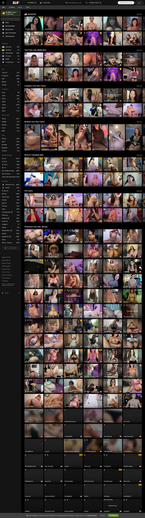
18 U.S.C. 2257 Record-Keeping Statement (8, 284)
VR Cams (28, 191)
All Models (5, 281)
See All (139, 14)
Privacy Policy (6, 269)
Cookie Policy (92, 515)
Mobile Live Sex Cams (34, 121)
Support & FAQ (6, 257)
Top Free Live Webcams (35, 50)
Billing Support (6, 260)
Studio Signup (6, 278)
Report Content (6, 263)
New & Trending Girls (33, 155)
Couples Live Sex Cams (35, 86)
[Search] (86, 2)
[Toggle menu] (3, 2)
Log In (139, 2)
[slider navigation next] (140, 31)
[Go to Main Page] (16, 2)
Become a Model (7, 275)
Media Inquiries (6, 266)
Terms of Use (6, 272)
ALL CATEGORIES (12, 248)
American (32, 14)
